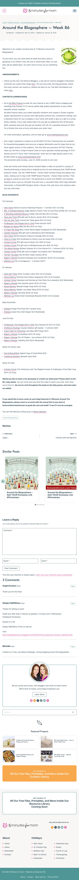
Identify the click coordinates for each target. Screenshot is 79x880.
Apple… (7, 436)
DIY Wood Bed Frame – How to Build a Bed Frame (64, 741)
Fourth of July (61, 851)
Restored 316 (40, 872)
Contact (8, 855)
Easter (58, 847)
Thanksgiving (61, 855)
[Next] (76, 481)
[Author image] (4, 32)
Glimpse (7, 309)
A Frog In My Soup (11, 230)
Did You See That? (11, 220)
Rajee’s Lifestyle (10, 258)
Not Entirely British (11, 353)
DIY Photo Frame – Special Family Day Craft (62, 755)
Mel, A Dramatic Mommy (14, 211)
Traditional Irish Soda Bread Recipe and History (25, 741)
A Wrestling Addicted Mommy (16, 214)
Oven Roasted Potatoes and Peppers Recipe (24, 755)
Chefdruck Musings (12, 328)
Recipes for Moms (11, 226)
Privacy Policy (53, 877)
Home (7, 844)
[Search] (73, 712)
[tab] (35, 504)
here (33, 84)
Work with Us (40, 877)
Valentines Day (62, 844)
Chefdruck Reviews (12, 356)
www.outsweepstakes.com (29, 157)
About (7, 847)
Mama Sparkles (39, 412)
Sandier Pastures (11, 233)
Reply (73, 586)
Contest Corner (10, 242)
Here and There (10, 217)
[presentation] (21, 473)
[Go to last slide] (3, 481)
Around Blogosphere (10, 417)
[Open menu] (75, 10)
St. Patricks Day (40, 847)
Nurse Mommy (10, 277)
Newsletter (9, 851)
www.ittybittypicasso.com (57, 135)
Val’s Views (8, 208)
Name (6, 561)
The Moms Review (11, 248)
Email (45, 561)
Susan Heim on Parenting (14, 331)
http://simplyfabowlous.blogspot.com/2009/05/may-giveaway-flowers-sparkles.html (37, 635)
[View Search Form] (4, 11)
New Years (38, 844)
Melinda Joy (9, 261)
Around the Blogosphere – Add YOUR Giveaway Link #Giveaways (20, 495)
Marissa (11, 33)
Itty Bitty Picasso (16, 103)
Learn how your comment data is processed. (54, 575)
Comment (8, 530)
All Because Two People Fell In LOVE (19, 223)
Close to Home (10, 239)
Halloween (38, 858)
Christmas (60, 858)
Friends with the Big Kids (66, 436)
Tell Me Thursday (11, 255)
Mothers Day (39, 851)
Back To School (40, 855)
